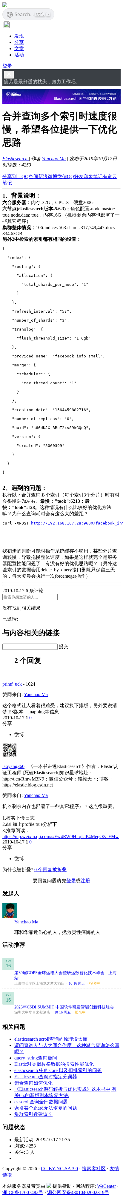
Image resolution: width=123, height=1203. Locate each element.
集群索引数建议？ (33, 1114)
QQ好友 (75, 176)
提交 (63, 646)
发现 (19, 35)
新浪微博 (47, 176)
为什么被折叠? (17, 869)
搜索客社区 (94, 1168)
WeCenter (106, 1186)
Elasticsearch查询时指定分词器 (45, 1076)
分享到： (11, 176)
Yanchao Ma (54, 158)
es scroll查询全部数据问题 (41, 1101)
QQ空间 (29, 176)
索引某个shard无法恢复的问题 (45, 1108)
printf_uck (12, 684)
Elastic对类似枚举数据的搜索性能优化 (54, 1064)
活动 (19, 54)
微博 (19, 734)
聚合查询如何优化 (33, 1082)
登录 (7, 65)
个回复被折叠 (50, 869)
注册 (85, 880)
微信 (62, 176)
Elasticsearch (15, 158)
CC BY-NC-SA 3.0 (59, 1168)
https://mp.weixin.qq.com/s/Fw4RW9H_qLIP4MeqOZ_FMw (60, 836)
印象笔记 (93, 176)
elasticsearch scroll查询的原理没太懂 (50, 1039)
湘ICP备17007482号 (22, 1192)
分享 (19, 42)
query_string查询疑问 (35, 1057)
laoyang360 (13, 766)
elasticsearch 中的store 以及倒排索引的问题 (58, 1070)
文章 (19, 48)
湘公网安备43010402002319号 (78, 1192)
